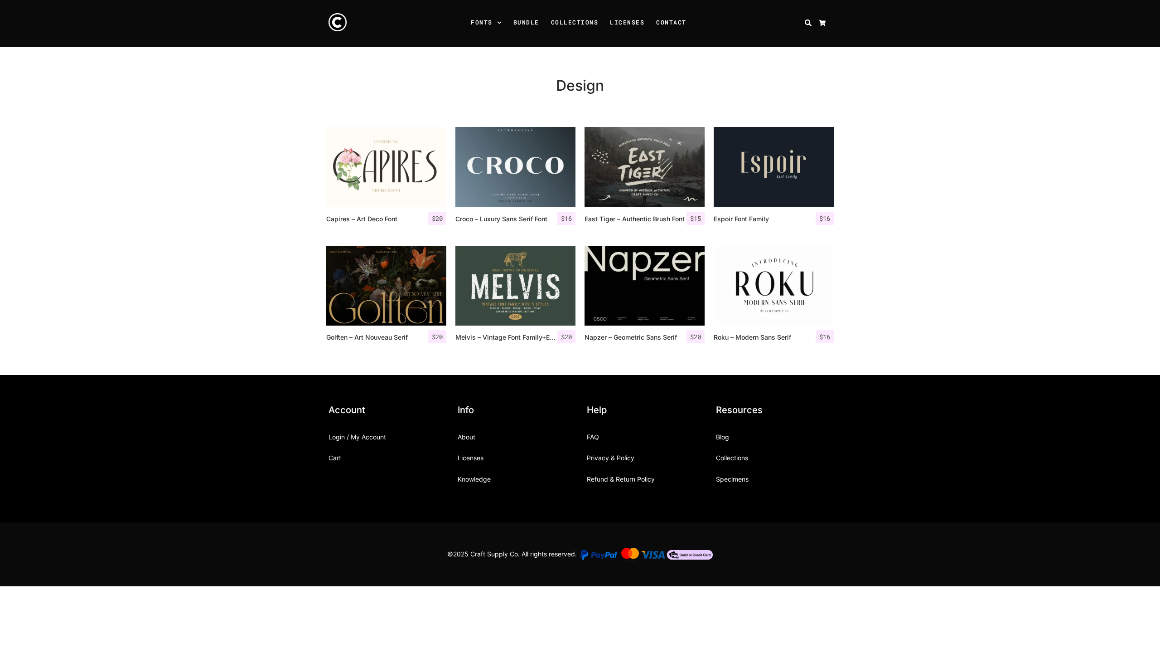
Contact (671, 22)
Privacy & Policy (610, 458)
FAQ (593, 437)
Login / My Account (357, 437)
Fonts (482, 22)
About (466, 437)
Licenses (627, 22)
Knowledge (474, 479)
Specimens (732, 479)
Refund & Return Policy (621, 479)
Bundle (526, 22)
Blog (722, 437)
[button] (500, 24)
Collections (575, 22)
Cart (335, 458)
